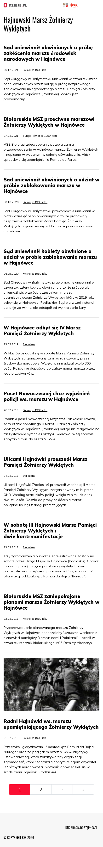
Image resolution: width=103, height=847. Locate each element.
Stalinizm (29, 344)
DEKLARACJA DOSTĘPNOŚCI (81, 827)
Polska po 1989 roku (35, 70)
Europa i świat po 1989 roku (40, 135)
